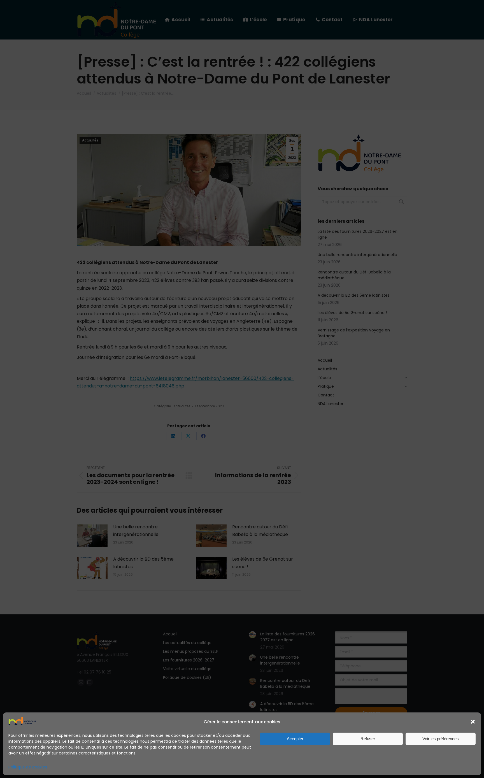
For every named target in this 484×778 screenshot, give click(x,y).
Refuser (367, 738)
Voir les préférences (440, 738)
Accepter (295, 738)
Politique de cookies (27, 767)
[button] (473, 721)
